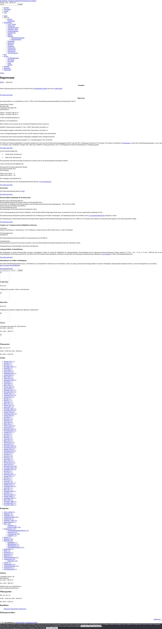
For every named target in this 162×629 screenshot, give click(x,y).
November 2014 (10, 447)
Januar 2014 (9, 464)
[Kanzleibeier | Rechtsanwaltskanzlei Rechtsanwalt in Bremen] (2, 73)
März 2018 (8, 385)
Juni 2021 (8, 365)
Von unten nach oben (6, 95)
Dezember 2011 (10, 483)
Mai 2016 (8, 420)
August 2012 (9, 476)
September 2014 (10, 451)
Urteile (7, 562)
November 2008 (10, 501)
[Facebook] (7, 9)
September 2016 (10, 414)
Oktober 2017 (9, 393)
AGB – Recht (9, 512)
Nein (86, 626)
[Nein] (102, 626)
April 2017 (8, 402)
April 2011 (8, 488)
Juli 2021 (8, 363)
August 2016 (9, 415)
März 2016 (8, 424)
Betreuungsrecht (10, 522)
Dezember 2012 (10, 474)
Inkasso (7, 537)
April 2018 (8, 383)
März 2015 (8, 441)
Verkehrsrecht (9, 564)
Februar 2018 (9, 387)
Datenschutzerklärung (94, 626)
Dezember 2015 (10, 429)
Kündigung (12, 542)
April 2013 (8, 473)
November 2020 (10, 366)
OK (82, 626)
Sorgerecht (12, 532)
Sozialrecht (8, 552)
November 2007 (10, 503)
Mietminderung (13, 546)
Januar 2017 (9, 407)
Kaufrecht (8, 539)
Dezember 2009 (10, 494)
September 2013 (10, 469)
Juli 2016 (8, 417)
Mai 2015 (8, 437)
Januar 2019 (9, 378)
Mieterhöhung (13, 544)
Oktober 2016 (9, 412)
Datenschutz (14, 609)
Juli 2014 (8, 454)
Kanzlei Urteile (14, 527)
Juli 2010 (8, 493)
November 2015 (10, 430)
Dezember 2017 (10, 390)
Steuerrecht (8, 554)
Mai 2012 (8, 479)
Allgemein (9, 515)
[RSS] (5, 12)
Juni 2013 (8, 471)
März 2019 (8, 376)
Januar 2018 (9, 388)
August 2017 (9, 397)
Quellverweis (22, 609)
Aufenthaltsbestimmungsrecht (18, 530)
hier (23, 191)
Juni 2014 (8, 456)
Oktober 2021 (9, 361)
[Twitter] (6, 7)
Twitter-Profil (58, 88)
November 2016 (10, 410)
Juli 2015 (8, 434)
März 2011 (8, 489)
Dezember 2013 (10, 466)
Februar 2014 (9, 462)
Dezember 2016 (10, 409)
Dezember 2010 (10, 491)
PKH (7, 551)
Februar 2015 (9, 442)
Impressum (7, 609)
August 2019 (9, 375)
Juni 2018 (8, 382)
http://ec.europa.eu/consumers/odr (10, 265)
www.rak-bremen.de (45, 181)
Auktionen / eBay (10, 520)
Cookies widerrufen (52, 628)
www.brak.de (106, 254)
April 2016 (8, 422)
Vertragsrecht (9, 567)
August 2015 (9, 432)
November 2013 (10, 467)
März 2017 (8, 403)
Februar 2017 (9, 405)
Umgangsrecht (14, 534)
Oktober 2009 (9, 496)
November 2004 (10, 505)
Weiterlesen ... (158, 619)
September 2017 (10, 395)
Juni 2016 (8, 419)
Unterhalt (12, 535)
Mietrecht (8, 540)
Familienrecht (10, 529)
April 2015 (8, 439)
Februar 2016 (9, 425)
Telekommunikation (11, 557)
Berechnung (126, 143)
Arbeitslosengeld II (11, 517)
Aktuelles (8, 513)
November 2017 (10, 392)
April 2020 (8, 370)
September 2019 (10, 373)
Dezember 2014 (10, 446)
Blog (7, 524)
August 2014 (9, 452)
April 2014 (8, 459)
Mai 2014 (8, 457)
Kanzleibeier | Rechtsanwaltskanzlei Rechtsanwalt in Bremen (18, 1)
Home (2, 82)
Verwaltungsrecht (10, 569)
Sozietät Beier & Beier (40, 88)
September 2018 (10, 380)
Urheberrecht (9, 559)
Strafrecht (8, 556)
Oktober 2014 (9, 449)
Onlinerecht (9, 549)
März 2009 (8, 500)
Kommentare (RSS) (31, 622)
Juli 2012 (8, 478)
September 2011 (10, 486)
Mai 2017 (8, 400)
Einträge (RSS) (20, 622)
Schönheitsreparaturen (16, 547)
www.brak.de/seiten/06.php (96, 215)
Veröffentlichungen (11, 566)
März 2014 (9, 461)
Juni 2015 (8, 435)
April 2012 (8, 481)
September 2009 (10, 498)
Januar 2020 (9, 371)
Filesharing (13, 561)
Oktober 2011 (9, 484)
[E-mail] (6, 11)
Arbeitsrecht (9, 519)
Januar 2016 (9, 427)
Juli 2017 (8, 398)
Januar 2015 (9, 444)
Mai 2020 (8, 368)
